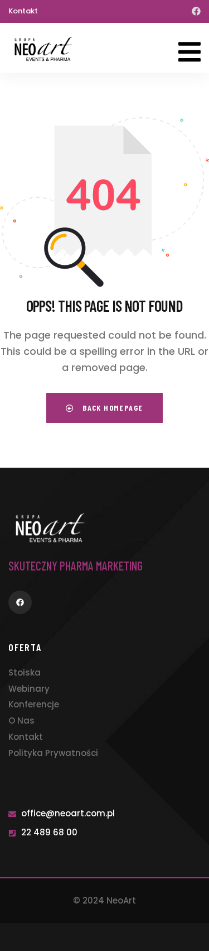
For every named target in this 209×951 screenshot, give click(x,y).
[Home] (43, 48)
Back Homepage (111, 407)
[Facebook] (196, 11)
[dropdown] (189, 47)
